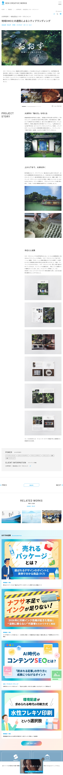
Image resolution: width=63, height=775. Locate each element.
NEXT (58, 485)
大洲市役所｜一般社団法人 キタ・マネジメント (17, 466)
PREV (4, 485)
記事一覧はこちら (31, 743)
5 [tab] (39, 106)
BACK (31, 485)
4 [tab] (35, 106)
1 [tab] (24, 106)
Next (47, 96)
